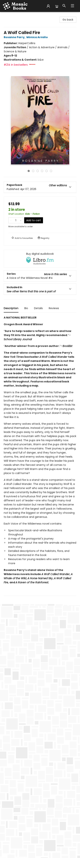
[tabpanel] (40, 455)
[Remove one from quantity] (11, 220)
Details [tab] (38, 308)
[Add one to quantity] (20, 220)
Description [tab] (11, 308)
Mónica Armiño (37, 37)
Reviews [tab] (54, 308)
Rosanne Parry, (15, 37)
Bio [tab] (26, 308)
